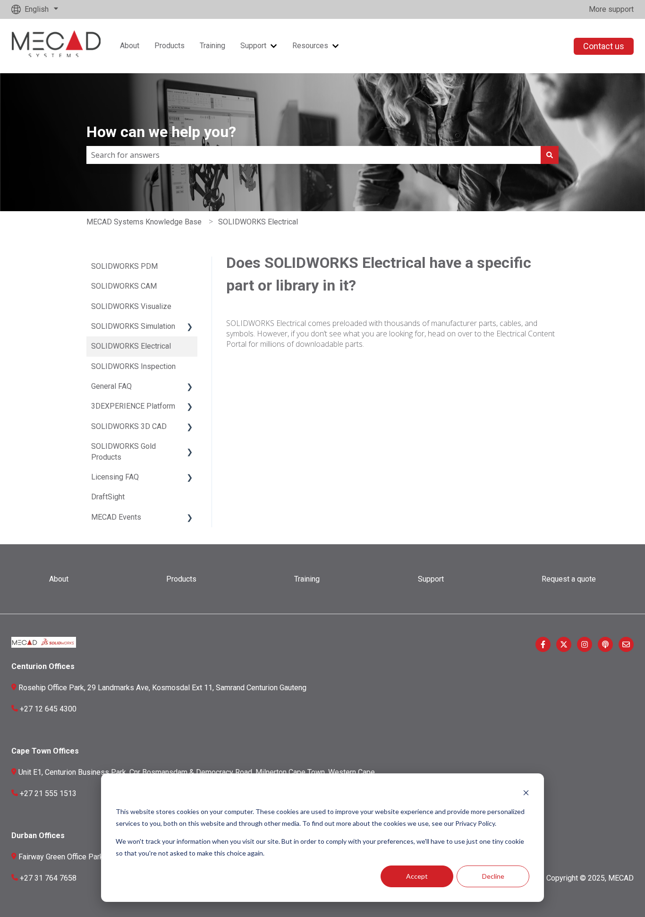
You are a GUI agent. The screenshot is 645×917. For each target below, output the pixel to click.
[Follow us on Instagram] (584, 644)
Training (212, 45)
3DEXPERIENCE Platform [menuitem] (133, 406)
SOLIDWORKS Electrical (258, 221)
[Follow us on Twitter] (563, 644)
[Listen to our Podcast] (605, 644)
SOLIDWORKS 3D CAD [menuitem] (129, 426)
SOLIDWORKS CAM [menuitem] (124, 286)
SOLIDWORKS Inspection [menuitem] (133, 366)
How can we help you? (161, 132)
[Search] (550, 155)
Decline (493, 876)
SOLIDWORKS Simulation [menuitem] (133, 326)
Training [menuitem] (307, 578)
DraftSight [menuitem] (108, 496)
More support (611, 9)
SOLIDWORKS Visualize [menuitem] (131, 306)
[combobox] (313, 155)
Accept (417, 876)
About (129, 45)
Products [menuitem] (181, 578)
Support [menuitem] (431, 578)
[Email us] (626, 644)
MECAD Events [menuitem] (116, 517)
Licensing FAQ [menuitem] (115, 476)
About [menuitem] (58, 578)
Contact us (603, 46)
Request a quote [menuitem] (569, 578)
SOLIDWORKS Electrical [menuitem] (131, 346)
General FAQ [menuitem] (111, 386)
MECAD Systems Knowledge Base (144, 221)
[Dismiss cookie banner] (526, 794)
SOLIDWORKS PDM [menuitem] (124, 266)
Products (169, 45)
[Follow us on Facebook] (543, 644)
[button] (189, 327)
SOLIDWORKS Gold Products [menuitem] (123, 451)
